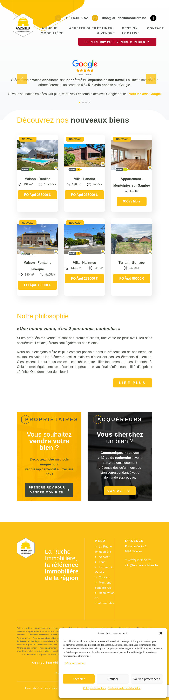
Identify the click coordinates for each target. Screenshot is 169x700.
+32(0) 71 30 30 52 (139, 560)
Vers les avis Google (145, 94)
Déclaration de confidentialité (124, 688)
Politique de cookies (94, 688)
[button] (161, 633)
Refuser (112, 679)
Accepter (79, 679)
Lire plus (132, 383)
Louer (90, 28)
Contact (155, 28)
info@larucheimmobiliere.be (124, 18)
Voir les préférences (146, 679)
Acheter (77, 28)
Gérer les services (75, 663)
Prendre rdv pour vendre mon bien (47, 490)
